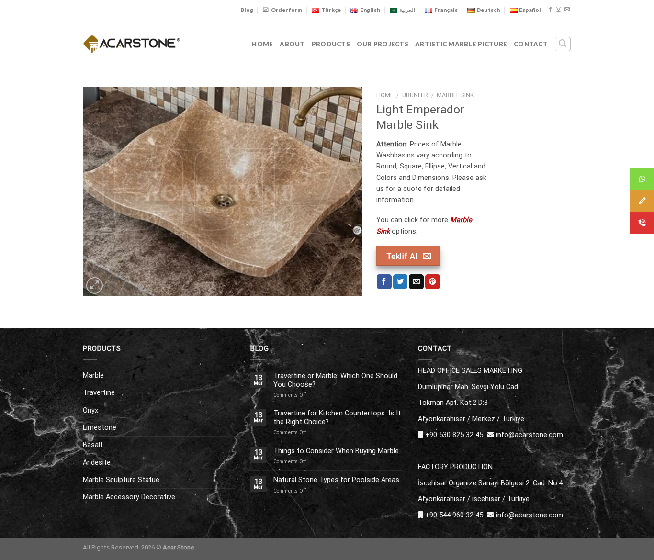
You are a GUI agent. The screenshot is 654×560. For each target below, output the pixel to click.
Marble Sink (455, 95)
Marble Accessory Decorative (129, 497)
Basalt (93, 444)
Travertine (99, 392)
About (292, 44)
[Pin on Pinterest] (432, 281)
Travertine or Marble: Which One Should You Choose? (335, 380)
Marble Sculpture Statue (121, 479)
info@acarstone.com (529, 434)
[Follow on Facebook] (550, 9)
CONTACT (531, 44)
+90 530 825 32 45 (454, 434)
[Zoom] (94, 285)
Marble (93, 375)
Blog (246, 10)
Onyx (90, 410)
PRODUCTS (331, 44)
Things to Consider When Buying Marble (336, 451)
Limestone (99, 427)
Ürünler (415, 95)
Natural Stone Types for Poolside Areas (336, 480)
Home (262, 44)
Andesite (97, 462)
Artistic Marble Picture (461, 44)
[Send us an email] (567, 9)
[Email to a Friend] (416, 281)
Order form (286, 10)
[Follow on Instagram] (558, 9)
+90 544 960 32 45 (454, 515)
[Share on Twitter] (400, 281)
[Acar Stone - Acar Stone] (132, 44)
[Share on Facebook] (384, 281)
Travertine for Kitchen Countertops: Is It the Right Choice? (337, 417)
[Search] (562, 44)
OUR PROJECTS (382, 44)
